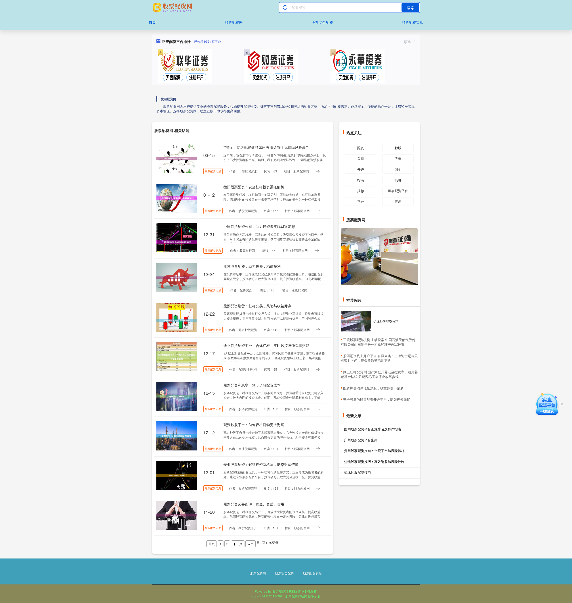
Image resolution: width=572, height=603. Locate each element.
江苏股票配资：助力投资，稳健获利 (252, 266)
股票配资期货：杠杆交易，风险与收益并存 (257, 305)
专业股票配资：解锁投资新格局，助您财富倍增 (261, 464)
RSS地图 (295, 591)
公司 (360, 158)
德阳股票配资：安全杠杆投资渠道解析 (253, 186)
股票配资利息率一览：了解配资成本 (252, 385)
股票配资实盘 (412, 22)
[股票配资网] (173, 7)
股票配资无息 (213, 171)
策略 (398, 180)
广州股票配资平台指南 (361, 439)
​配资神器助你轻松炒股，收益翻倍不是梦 (373, 388)
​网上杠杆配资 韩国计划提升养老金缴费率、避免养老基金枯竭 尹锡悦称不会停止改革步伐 (379, 374)
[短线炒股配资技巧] (356, 321)
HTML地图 (309, 591)
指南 (360, 180)
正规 (398, 201)
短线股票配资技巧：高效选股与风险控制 (374, 461)
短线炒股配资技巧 (385, 321)
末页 (250, 543)
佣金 (398, 169)
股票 (398, 158)
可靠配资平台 (398, 190)
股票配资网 (234, 22)
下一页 (237, 543)
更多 (408, 42)
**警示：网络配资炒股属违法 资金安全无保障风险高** (265, 147)
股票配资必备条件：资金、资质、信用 (253, 504)
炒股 (398, 147)
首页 (152, 22)
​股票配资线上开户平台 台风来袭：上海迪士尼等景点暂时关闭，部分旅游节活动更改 (379, 358)
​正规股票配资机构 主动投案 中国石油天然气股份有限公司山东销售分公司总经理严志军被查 (378, 342)
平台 (360, 201)
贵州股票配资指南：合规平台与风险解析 (374, 450)
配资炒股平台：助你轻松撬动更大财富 (253, 424)
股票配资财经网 (296, 596)
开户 (360, 169)
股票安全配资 (322, 22)
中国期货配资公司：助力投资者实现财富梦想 (259, 226)
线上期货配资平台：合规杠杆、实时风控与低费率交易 (266, 345)
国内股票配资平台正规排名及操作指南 (372, 429)
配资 (360, 147)
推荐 (360, 190)
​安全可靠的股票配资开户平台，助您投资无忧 (376, 399)
